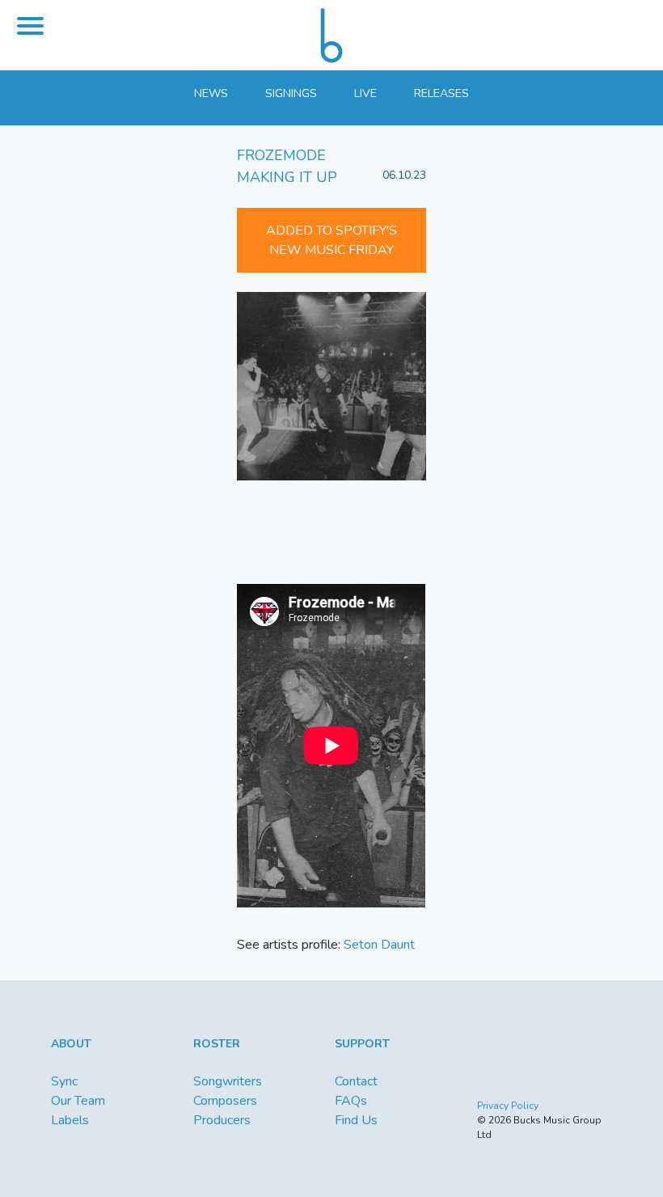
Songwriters (227, 1081)
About (71, 1043)
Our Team (78, 1101)
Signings (291, 93)
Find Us (356, 1120)
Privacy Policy (507, 1105)
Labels (70, 1120)
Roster (216, 1043)
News (211, 93)
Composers (225, 1101)
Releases (441, 93)
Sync (64, 1081)
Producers (222, 1120)
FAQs (351, 1101)
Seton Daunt (379, 945)
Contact (356, 1081)
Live (365, 93)
